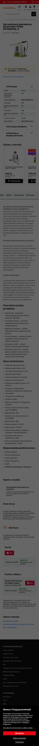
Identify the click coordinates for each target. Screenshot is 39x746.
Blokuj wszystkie (19, 738)
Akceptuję (19, 733)
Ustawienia (19, 742)
